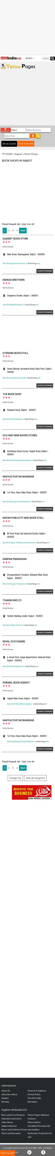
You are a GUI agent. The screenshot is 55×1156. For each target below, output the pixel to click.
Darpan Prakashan (15, 559)
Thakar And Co (12, 600)
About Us (5, 1090)
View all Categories (35, 777)
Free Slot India (34, 1098)
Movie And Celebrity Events (14, 1129)
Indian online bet (9, 1125)
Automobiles (33, 1129)
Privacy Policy (34, 1094)
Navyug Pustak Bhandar (18, 476)
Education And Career (11, 1118)
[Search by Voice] (33, 136)
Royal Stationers (14, 641)
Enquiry (5, 1098)
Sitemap (5, 1101)
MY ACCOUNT (9, 143)
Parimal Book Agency (16, 682)
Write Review (8, 246)
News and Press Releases (13, 1114)
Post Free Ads (26, 143)
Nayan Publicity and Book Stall (23, 517)
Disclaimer (32, 1101)
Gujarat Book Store (15, 238)
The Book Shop (12, 394)
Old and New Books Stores (20, 435)
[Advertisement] (27, 27)
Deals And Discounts (11, 1133)
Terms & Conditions (37, 1090)
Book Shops (32, 263)
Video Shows (7, 1122)
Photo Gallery (34, 1122)
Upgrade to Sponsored (44, 271)
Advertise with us (9, 1094)
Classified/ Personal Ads (39, 1125)
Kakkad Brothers (14, 279)
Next (23, 230)
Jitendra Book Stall (15, 353)
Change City (15, 777)
